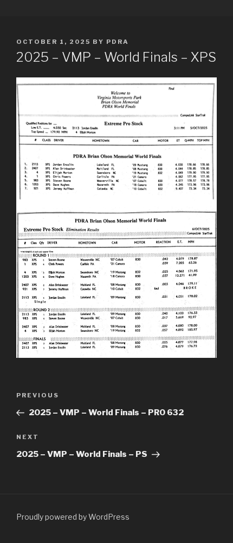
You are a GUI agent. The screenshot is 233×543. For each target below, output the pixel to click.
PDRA (117, 41)
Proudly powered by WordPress (73, 516)
